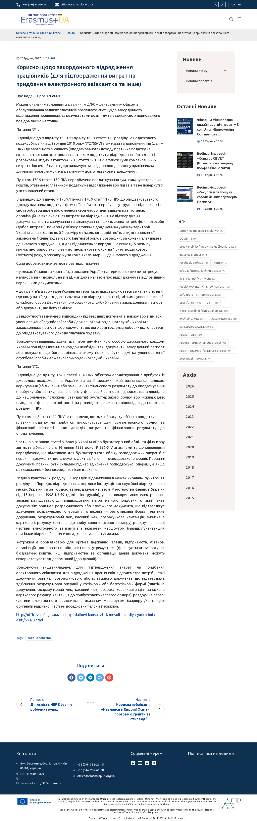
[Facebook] (71, 677)
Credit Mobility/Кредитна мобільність (208, 246)
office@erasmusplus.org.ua (77, 4)
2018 (190, 467)
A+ (223, 4)
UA (233, 4)
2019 (190, 457)
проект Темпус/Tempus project (202, 342)
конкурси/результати (196, 326)
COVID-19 (188, 238)
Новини (49, 58)
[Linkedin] (90, 677)
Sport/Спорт (190, 302)
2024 (190, 406)
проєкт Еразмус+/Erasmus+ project (205, 350)
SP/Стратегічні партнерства (200, 294)
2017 (190, 477)
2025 (190, 396)
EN (239, 4)
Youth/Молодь (192, 318)
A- (216, 4)
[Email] (109, 677)
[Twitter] (81, 677)
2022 (190, 427)
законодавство (39, 638)
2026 (190, 386)
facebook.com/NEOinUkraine (41, 783)
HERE (220, 262)
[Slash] (90, 702)
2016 (190, 488)
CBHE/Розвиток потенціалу (201, 230)
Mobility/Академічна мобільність (204, 286)
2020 (190, 447)
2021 (190, 437)
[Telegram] (100, 677)
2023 (190, 416)
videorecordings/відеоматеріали (204, 310)
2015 (190, 498)
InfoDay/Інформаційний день (202, 270)
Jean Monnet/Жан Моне (198, 278)
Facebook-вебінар (193, 262)
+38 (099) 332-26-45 (34, 4)
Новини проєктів (199, 81)
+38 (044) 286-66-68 (90, 770)
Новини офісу (196, 71)
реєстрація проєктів (195, 358)
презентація (190, 334)
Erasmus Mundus (193, 254)
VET (212, 302)
